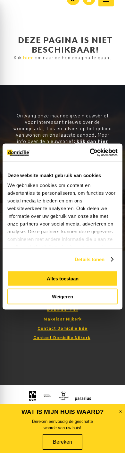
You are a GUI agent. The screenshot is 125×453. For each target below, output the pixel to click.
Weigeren (62, 296)
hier (28, 58)
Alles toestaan (63, 278)
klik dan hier (91, 142)
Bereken (62, 442)
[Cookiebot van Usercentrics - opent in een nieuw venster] (90, 153)
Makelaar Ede (62, 310)
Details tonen (89, 259)
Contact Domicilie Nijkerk (61, 338)
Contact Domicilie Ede (63, 328)
